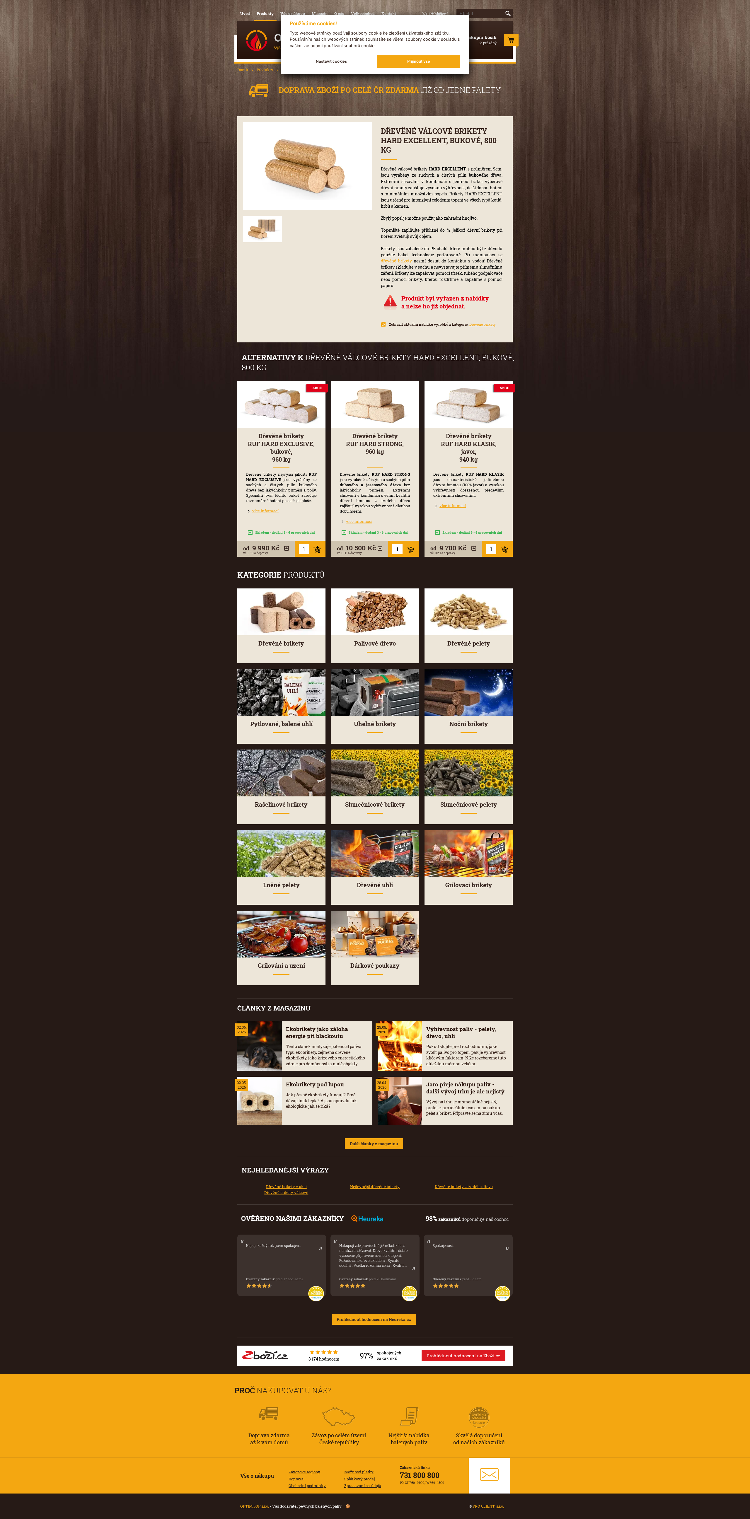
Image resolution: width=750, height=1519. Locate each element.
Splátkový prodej (359, 1479)
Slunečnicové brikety (375, 804)
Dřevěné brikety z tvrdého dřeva (464, 1186)
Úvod (245, 13)
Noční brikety (468, 724)
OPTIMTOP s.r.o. (254, 1506)
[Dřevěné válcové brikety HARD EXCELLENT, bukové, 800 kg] (307, 166)
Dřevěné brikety (482, 324)
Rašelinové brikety (281, 804)
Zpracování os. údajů (362, 1485)
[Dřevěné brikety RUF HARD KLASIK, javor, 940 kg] (469, 404)
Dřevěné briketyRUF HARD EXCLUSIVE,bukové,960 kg (281, 447)
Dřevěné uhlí (375, 885)
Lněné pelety (281, 885)
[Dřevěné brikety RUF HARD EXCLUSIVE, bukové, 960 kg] (281, 404)
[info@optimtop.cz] (489, 1476)
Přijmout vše (418, 61)
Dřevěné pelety (468, 643)
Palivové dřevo (375, 643)
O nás (339, 13)
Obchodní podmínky (307, 1485)
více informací (265, 510)
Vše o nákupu (292, 13)
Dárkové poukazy (375, 966)
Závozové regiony (304, 1471)
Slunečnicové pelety (468, 804)
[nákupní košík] (511, 41)
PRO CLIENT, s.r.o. (488, 1506)
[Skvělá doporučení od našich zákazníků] (479, 1409)
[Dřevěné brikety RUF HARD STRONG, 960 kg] (375, 404)
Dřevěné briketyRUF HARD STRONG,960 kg (375, 443)
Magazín (320, 13)
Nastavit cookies (331, 61)
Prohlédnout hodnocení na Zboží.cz (463, 1355)
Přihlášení (438, 13)
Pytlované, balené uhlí (281, 724)
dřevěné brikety (396, 261)
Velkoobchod (363, 13)
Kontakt (388, 13)
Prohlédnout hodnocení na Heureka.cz (374, 1319)
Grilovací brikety (468, 885)
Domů (242, 69)
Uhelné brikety (375, 724)
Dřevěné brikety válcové (286, 1192)
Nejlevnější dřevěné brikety (375, 1186)
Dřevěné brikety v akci (286, 1186)
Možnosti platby (359, 1471)
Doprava (296, 1479)
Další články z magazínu (374, 1143)
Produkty (265, 13)
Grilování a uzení (281, 966)
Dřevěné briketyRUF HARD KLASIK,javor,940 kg (469, 447)
